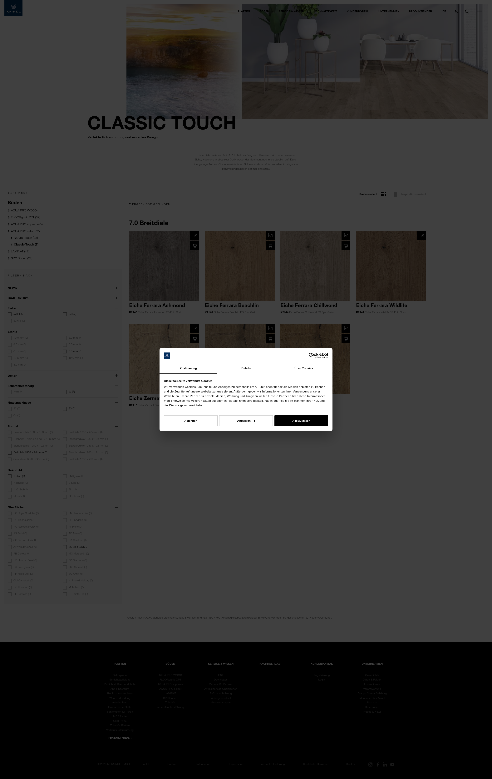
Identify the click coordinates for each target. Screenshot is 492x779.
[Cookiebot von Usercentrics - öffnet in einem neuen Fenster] (311, 355)
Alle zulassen (301, 420)
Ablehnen (190, 420)
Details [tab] (246, 368)
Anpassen (244, 420)
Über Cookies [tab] (303, 368)
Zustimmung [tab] (188, 368)
